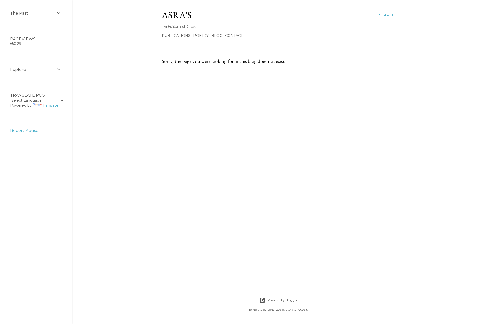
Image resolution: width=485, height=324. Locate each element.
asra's (177, 15)
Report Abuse (24, 130)
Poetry (201, 35)
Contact (234, 35)
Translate (50, 105)
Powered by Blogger (282, 300)
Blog (216, 35)
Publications (176, 35)
